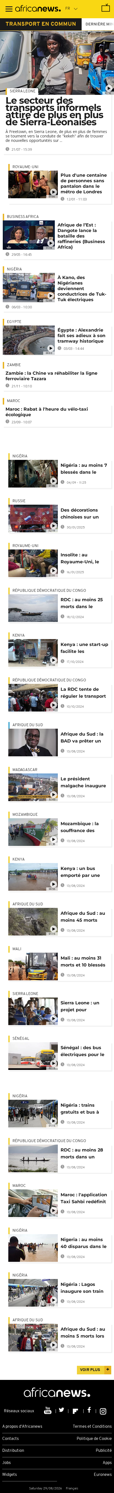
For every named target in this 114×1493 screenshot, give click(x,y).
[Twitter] (62, 1411)
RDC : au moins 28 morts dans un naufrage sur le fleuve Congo (82, 1154)
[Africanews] (38, 9)
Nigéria (14, 269)
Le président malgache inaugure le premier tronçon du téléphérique (83, 783)
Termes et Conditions (92, 1427)
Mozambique (25, 815)
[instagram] (103, 1411)
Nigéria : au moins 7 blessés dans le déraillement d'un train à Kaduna (84, 470)
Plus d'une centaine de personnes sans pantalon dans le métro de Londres (84, 183)
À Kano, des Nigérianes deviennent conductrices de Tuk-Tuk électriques (82, 288)
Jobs (6, 1463)
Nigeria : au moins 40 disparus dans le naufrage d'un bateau (84, 1244)
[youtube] (48, 1411)
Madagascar (24, 770)
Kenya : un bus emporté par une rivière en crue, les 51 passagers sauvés (84, 873)
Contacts (10, 1439)
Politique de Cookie (94, 1439)
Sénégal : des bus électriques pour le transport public (82, 1052)
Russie (18, 501)
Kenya (18, 636)
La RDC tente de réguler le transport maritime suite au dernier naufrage (83, 694)
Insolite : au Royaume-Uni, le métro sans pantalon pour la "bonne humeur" (80, 559)
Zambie (14, 365)
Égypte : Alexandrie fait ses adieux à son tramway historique (81, 335)
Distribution (13, 1451)
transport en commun (41, 24)
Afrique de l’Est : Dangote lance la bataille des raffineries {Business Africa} (81, 236)
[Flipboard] (76, 1411)
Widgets (9, 1475)
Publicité (104, 1451)
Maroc (13, 401)
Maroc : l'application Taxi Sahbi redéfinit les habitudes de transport (84, 1199)
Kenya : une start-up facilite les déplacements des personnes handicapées (84, 649)
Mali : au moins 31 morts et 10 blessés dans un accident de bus (84, 962)
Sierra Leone (22, 91)
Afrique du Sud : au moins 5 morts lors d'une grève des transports (83, 1334)
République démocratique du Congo (49, 591)
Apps (107, 1463)
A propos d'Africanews (22, 1427)
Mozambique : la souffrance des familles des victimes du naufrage (80, 828)
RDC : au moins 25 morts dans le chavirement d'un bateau (82, 604)
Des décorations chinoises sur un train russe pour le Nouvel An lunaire (82, 514)
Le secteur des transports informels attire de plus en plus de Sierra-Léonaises (54, 111)
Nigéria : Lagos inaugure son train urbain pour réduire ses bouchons (83, 1289)
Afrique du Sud (27, 725)
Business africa (23, 217)
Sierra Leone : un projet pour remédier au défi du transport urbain (84, 1007)
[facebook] (90, 1411)
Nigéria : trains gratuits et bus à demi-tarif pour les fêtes (82, 1110)
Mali (16, 949)
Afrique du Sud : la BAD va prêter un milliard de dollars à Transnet (84, 738)
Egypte (14, 322)
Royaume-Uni (25, 167)
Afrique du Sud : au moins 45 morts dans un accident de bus (84, 918)
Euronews (103, 1475)
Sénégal (20, 1039)
